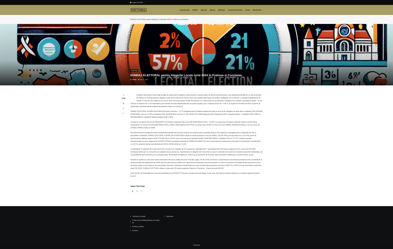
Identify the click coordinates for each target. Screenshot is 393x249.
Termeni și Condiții (138, 216)
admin (134, 79)
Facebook (169, 216)
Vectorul (196, 245)
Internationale (184, 10)
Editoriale (221, 10)
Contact (135, 230)
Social (247, 10)
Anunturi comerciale (235, 10)
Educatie (204, 10)
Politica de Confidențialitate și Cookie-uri (146, 221)
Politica (195, 10)
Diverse (212, 10)
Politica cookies (138, 226)
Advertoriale (257, 10)
